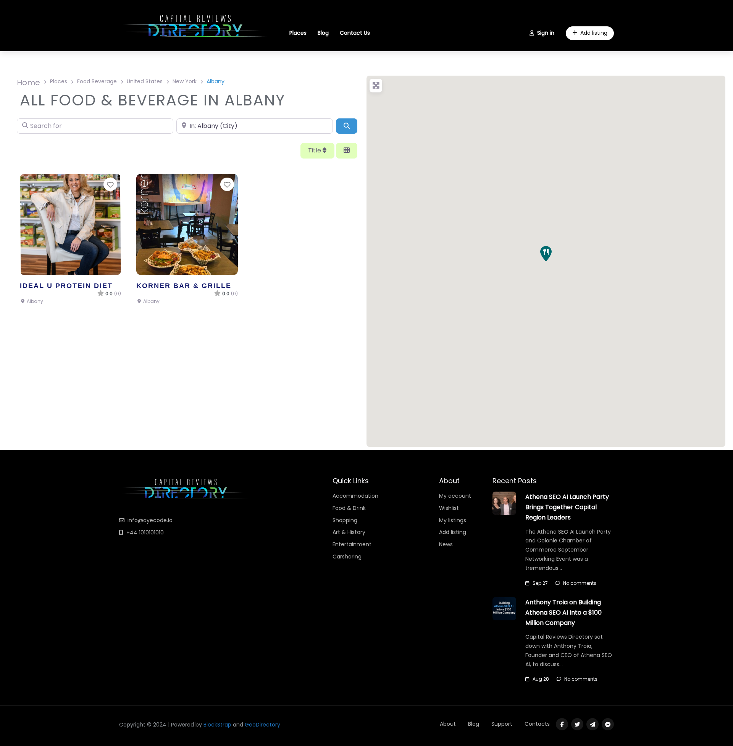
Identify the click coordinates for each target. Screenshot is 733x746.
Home (28, 82)
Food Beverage (97, 81)
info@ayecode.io (150, 520)
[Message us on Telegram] (592, 724)
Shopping (345, 520)
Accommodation (355, 496)
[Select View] (346, 150)
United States (145, 81)
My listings (452, 520)
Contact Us (355, 33)
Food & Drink (349, 508)
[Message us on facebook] (608, 724)
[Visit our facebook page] (562, 724)
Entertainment (352, 544)
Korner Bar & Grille (183, 286)
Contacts (537, 724)
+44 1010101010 (145, 532)
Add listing (593, 33)
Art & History (349, 532)
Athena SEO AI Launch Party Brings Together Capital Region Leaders (567, 507)
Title (315, 150)
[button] (546, 253)
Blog (323, 33)
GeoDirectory (262, 724)
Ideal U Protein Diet (66, 286)
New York (185, 81)
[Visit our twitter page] (577, 724)
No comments (579, 583)
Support (501, 724)
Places (298, 33)
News (446, 544)
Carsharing (347, 556)
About (448, 724)
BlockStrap (218, 724)
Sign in (545, 33)
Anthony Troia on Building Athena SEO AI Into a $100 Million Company (563, 612)
